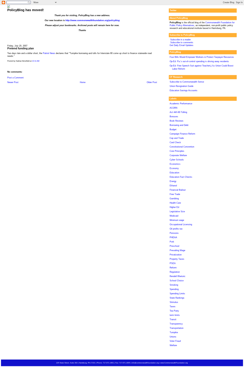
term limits (175, 315)
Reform (173, 267)
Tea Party (174, 311)
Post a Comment (15, 77)
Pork (172, 241)
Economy (174, 168)
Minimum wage (177, 220)
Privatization (176, 254)
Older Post (152, 82)
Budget (173, 129)
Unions (173, 336)
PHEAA (173, 237)
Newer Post (12, 82)
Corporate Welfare (178, 155)
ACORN (173, 108)
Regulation (175, 272)
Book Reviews (176, 121)
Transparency (176, 323)
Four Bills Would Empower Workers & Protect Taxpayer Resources (202, 57)
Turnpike (174, 332)
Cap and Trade (177, 138)
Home (82, 82)
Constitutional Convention (182, 146)
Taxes (172, 306)
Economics (175, 164)
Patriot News (49, 53)
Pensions (174, 233)
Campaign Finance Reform (182, 134)
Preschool (174, 246)
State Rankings (177, 298)
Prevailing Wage (177, 250)
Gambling (174, 198)
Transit (173, 319)
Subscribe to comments (181, 42)
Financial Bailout (178, 190)
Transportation (176, 328)
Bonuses (174, 116)
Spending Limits (177, 293)
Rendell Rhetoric (177, 276)
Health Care (175, 203)
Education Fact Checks (181, 177)
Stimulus (174, 302)
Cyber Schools (177, 159)
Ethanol (173, 185)
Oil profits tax (176, 229)
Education (174, 172)
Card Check (175, 142)
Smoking (174, 285)
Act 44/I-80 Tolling (178, 112)
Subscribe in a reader (180, 39)
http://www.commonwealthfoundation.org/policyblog (92, 20)
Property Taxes (177, 259)
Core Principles (177, 151)
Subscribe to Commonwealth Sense (187, 82)
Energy (173, 181)
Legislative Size (177, 211)
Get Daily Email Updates (181, 45)
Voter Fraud (175, 341)
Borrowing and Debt (179, 125)
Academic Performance (181, 103)
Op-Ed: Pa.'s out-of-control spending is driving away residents (199, 61)
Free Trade (175, 194)
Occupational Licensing (181, 224)
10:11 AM (35, 61)
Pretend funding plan (20, 48)
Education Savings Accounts (183, 90)
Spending (174, 289)
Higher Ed (174, 207)
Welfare (173, 345)
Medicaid (174, 216)
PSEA (173, 263)
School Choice (177, 280)
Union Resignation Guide (181, 86)
